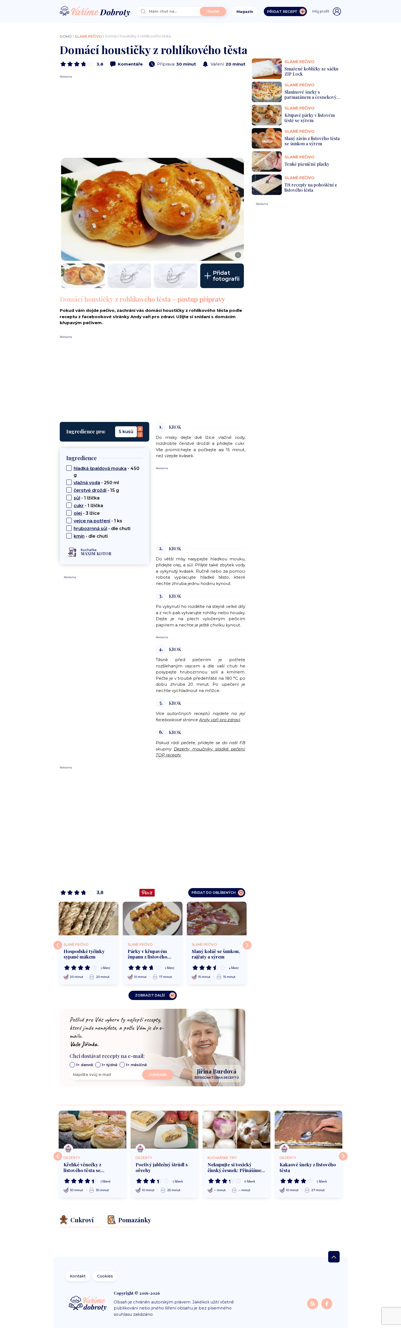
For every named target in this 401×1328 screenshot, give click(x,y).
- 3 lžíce (87, 513)
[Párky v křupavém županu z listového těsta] (152, 918)
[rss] (313, 1303)
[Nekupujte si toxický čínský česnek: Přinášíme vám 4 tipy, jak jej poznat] (236, 1130)
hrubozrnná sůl (90, 528)
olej (78, 513)
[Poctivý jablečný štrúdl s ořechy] (164, 1130)
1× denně (84, 1065)
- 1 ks (98, 520)
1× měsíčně (136, 1065)
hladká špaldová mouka (100, 468)
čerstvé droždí (90, 490)
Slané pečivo (88, 36)
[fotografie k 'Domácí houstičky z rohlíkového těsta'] (83, 276)
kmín (79, 536)
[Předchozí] (57, 945)
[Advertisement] (152, 117)
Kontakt (78, 1276)
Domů (66, 36)
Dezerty (72, 1158)
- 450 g (106, 472)
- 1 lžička (87, 498)
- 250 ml (96, 482)
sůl (77, 498)
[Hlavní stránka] (95, 11)
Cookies (105, 1276)
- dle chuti (102, 528)
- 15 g (96, 490)
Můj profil (320, 11)
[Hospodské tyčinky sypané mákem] (88, 918)
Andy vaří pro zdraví (219, 719)
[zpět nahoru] (334, 1256)
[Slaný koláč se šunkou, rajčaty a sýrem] (217, 918)
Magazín (245, 11)
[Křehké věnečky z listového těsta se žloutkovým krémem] (92, 1130)
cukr (79, 505)
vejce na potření (92, 520)
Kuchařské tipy (222, 1158)
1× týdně (109, 1065)
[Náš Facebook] (326, 1303)
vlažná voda (87, 482)
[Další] (247, 945)
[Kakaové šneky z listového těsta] (308, 1130)
